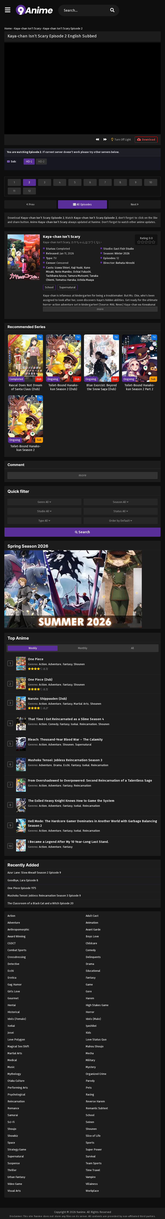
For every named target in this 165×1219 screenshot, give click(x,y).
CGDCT (12, 943)
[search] (112, 10)
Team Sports (94, 1163)
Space (11, 1142)
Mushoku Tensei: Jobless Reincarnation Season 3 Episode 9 (44, 895)
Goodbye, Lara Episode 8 (23, 880)
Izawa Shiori (62, 267)
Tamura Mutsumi (78, 275)
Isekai (74, 724)
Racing (90, 1094)
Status (119, 511)
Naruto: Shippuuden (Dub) (47, 699)
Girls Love (14, 991)
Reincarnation (88, 724)
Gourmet (13, 998)
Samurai (13, 1115)
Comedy (53, 724)
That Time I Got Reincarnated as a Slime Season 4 (66, 719)
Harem (90, 998)
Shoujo (12, 1128)
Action (43, 664)
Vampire (91, 1177)
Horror (90, 1012)
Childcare (91, 943)
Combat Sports (17, 950)
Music (11, 1067)
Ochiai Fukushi (82, 271)
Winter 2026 (122, 253)
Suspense (14, 1163)
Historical (14, 1012)
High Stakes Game (97, 1005)
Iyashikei (91, 1025)
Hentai (12, 1005)
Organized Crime (96, 1073)
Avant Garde (93, 929)
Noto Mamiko (63, 271)
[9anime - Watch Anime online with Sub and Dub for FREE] (34, 14)
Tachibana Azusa (56, 275)
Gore (89, 991)
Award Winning (17, 936)
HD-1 (29, 161)
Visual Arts (14, 1190)
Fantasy (67, 664)
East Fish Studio (124, 248)
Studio (43, 511)
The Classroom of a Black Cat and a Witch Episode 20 (40, 903)
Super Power (94, 1149)
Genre (43, 502)
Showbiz (13, 1135)
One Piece (35, 659)
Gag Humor (15, 984)
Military (90, 1060)
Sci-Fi (11, 1122)
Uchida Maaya (85, 279)
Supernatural (67, 287)
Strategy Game (17, 1149)
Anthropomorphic (18, 929)
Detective (13, 963)
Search (84, 532)
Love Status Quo (96, 1039)
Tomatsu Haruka (65, 279)
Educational (93, 970)
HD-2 (41, 161)
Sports (90, 1142)
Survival (91, 1156)
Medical (12, 1060)
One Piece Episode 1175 (22, 888)
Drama (57, 765)
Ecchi (66, 765)
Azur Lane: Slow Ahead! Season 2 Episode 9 (34, 872)
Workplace (92, 1190)
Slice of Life (93, 1135)
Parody (90, 1080)
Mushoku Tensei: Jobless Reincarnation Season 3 (65, 760)
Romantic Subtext (97, 1108)
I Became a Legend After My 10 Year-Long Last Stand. (68, 842)
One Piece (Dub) (40, 679)
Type (43, 520)
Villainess (92, 1183)
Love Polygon (16, 1039)
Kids (88, 1032)
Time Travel (93, 1170)
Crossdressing (17, 957)
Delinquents (93, 957)
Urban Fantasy (16, 1177)
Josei (11, 1032)
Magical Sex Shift (18, 1046)
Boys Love (92, 936)
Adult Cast (92, 915)
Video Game (15, 1183)
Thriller (12, 1170)
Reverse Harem (95, 1101)
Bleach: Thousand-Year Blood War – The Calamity (65, 739)
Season (119, 502)
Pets (89, 1087)
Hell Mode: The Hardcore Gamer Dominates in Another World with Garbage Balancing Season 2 (92, 823)
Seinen (90, 1122)
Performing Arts (18, 1087)
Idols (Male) (93, 1018)
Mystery (91, 1067)
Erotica (12, 977)
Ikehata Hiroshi (125, 262)
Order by (119, 520)
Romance (13, 1108)
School (49, 287)
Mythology (14, 1073)
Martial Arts (81, 703)
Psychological (16, 1094)
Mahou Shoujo (95, 1046)
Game (89, 984)
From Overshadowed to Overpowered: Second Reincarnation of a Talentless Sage (90, 780)
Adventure (54, 664)
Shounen (79, 664)
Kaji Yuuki (76, 267)
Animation (92, 922)
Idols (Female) (17, 1018)
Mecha (90, 1053)
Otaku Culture (16, 1080)
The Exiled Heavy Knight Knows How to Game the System (71, 801)
